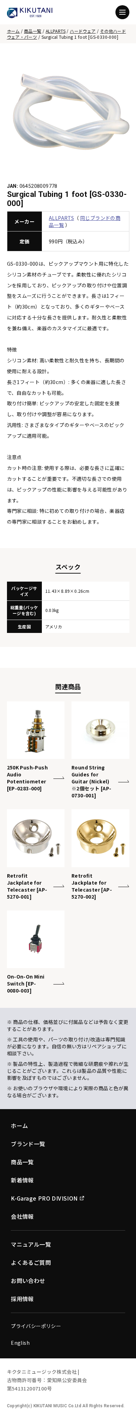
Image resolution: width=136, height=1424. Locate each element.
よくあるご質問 (31, 1262)
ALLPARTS (56, 31)
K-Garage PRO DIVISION (44, 1198)
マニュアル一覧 (31, 1244)
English (20, 1342)
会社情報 (22, 1216)
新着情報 (22, 1180)
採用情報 (22, 1298)
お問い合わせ (28, 1280)
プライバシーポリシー (36, 1325)
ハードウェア (83, 31)
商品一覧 (32, 31)
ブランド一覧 (28, 1143)
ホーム (13, 31)
